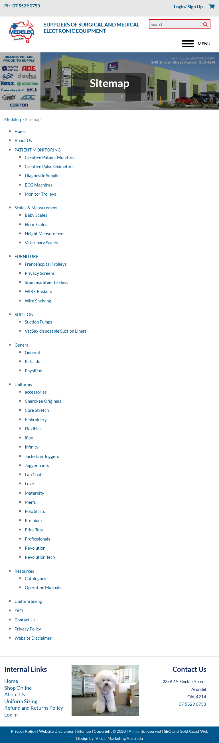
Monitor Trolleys (40, 194)
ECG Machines (38, 184)
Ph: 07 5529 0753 (22, 5)
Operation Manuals (43, 587)
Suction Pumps (38, 321)
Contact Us (25, 619)
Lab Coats (34, 474)
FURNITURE (26, 256)
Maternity (34, 493)
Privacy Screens (40, 273)
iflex (29, 437)
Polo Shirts (35, 511)
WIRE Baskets (38, 291)
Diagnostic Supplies (43, 175)
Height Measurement (45, 233)
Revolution (35, 547)
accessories (36, 391)
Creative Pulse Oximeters (49, 166)
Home (20, 131)
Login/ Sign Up (188, 6)
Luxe (29, 483)
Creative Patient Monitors (49, 157)
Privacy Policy (28, 628)
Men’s (30, 502)
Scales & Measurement (36, 207)
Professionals (37, 538)
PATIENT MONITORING (38, 149)
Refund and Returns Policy (33, 708)
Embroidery (36, 419)
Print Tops (34, 529)
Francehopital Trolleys (46, 264)
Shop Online (18, 688)
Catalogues (35, 578)
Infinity (31, 446)
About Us (23, 140)
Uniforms (23, 384)
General (22, 344)
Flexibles (33, 428)
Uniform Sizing (28, 601)
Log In (11, 714)
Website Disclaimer (33, 637)
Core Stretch (37, 410)
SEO (167, 731)
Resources (24, 571)
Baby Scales (36, 215)
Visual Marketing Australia (119, 738)
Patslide (32, 361)
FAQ (19, 610)
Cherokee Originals (43, 401)
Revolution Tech (40, 557)
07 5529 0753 (192, 704)
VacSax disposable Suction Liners (56, 330)
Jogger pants (37, 465)
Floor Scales (36, 224)
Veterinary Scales (41, 242)
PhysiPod (33, 370)
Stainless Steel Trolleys (46, 282)
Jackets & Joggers (42, 456)
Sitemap (84, 731)
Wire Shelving (38, 300)
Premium (33, 520)
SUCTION (24, 314)
